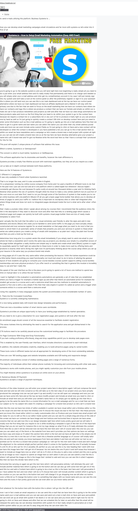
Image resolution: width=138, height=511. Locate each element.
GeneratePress (39, 510)
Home (6, 14)
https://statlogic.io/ (8, 3)
